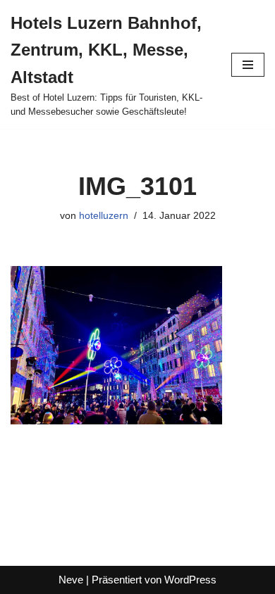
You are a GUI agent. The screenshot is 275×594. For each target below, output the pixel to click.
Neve (71, 580)
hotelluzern (103, 215)
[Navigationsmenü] (247, 65)
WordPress (190, 580)
